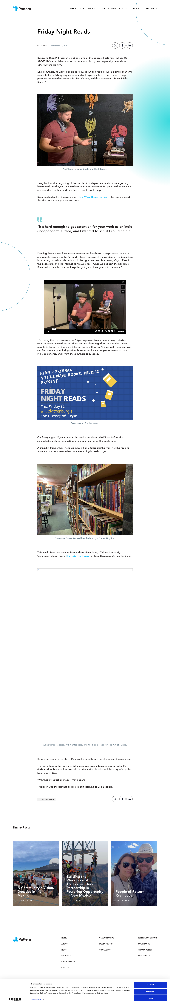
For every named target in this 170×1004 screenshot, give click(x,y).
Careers (123, 9)
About (73, 9)
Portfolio (93, 9)
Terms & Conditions (147, 938)
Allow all (150, 985)
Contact (135, 9)
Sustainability (109, 9)
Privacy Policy (145, 950)
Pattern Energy (22, 8)
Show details (35, 999)
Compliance (144, 944)
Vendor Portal (106, 938)
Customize (149, 992)
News (82, 9)
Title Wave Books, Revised (93, 197)
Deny (151, 998)
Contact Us (105, 950)
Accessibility (144, 956)
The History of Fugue (77, 556)
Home (64, 938)
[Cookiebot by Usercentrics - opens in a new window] (15, 999)
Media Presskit (106, 944)
